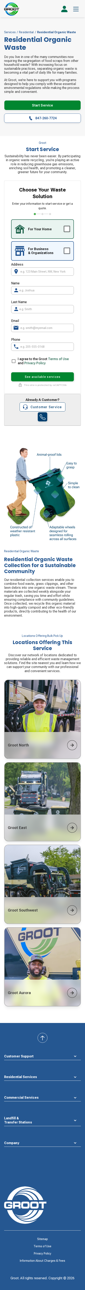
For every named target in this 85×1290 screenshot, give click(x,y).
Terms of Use (58, 359)
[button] (76, 9)
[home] (11, 9)
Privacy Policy (35, 363)
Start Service (42, 105)
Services (10, 32)
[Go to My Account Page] (64, 11)
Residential (26, 32)
